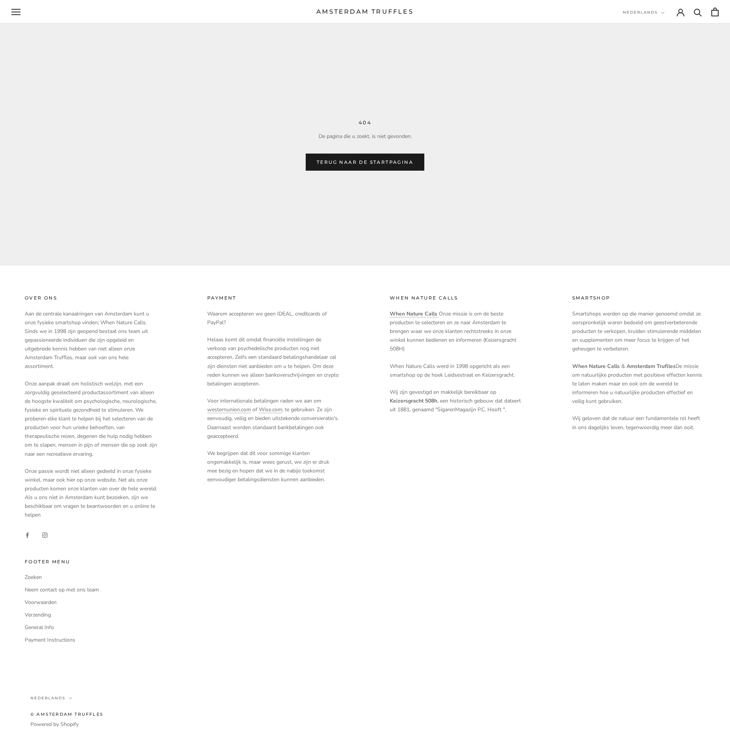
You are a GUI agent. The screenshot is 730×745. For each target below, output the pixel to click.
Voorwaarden (41, 602)
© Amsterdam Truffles (66, 714)
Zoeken (33, 577)
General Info (39, 627)
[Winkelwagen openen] (715, 12)
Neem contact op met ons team (62, 589)
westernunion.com (229, 409)
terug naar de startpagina (365, 162)
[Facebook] (27, 534)
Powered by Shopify (54, 724)
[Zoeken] (698, 12)
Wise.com (270, 409)
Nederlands (640, 12)
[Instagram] (45, 534)
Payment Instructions (50, 640)
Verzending (38, 614)
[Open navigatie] (16, 12)
